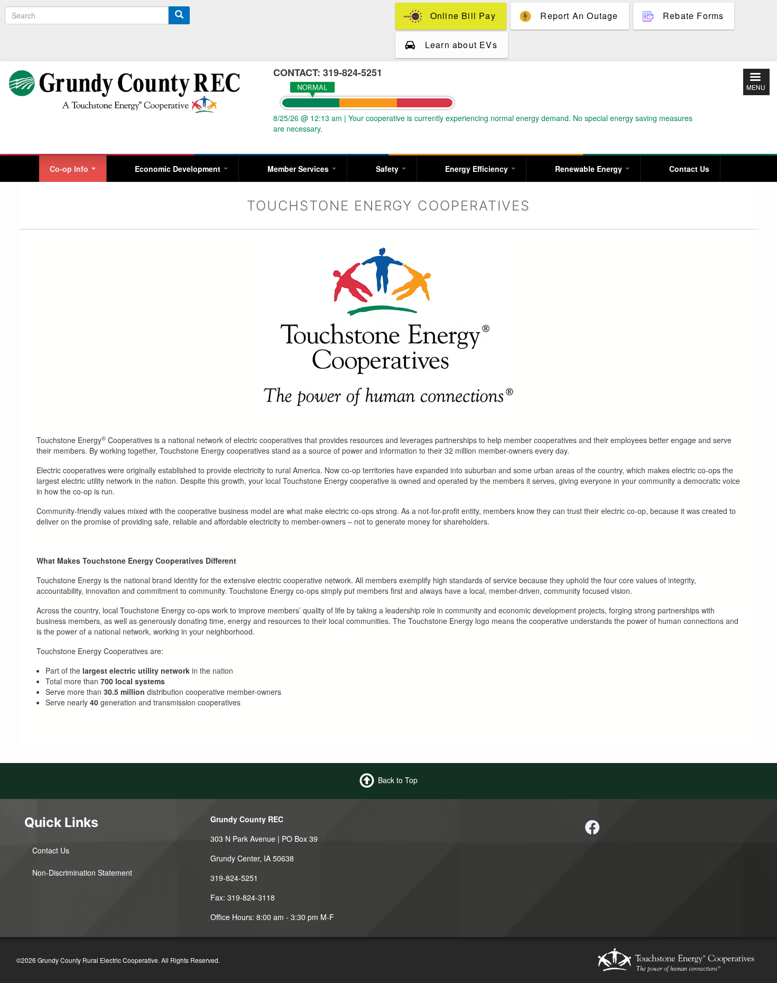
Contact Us (689, 168)
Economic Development (179, 168)
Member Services (299, 168)
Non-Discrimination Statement (82, 872)
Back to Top (398, 780)
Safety (388, 168)
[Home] (124, 90)
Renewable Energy (589, 168)
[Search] (179, 15)
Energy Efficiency (477, 168)
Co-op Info (70, 168)
